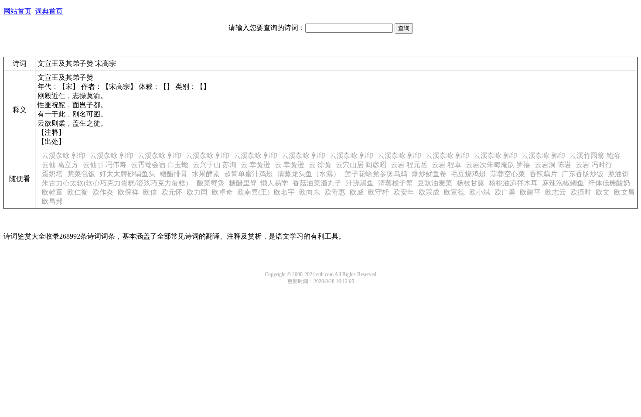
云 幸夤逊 (255, 164)
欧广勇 (504, 192)
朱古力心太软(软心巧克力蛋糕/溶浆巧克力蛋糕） (117, 183)
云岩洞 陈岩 (553, 164)
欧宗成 (429, 192)
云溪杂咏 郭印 (63, 155)
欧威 (357, 192)
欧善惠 (334, 192)
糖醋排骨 (174, 174)
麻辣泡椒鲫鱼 (563, 183)
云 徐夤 (320, 164)
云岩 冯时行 (594, 164)
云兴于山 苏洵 (214, 164)
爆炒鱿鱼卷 (429, 174)
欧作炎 (102, 192)
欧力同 (197, 192)
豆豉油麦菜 (434, 183)
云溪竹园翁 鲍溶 (594, 155)
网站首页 (17, 11)
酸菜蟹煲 (211, 183)
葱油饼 (618, 174)
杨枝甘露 (470, 183)
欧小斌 (479, 192)
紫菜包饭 (81, 174)
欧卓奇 (222, 192)
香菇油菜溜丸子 (317, 183)
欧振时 (580, 192)
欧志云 (555, 192)
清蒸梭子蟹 (395, 183)
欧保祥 (128, 192)
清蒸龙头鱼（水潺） (308, 174)
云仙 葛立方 (60, 164)
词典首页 (49, 11)
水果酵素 (206, 174)
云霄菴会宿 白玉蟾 (159, 164)
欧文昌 (624, 192)
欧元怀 (171, 192)
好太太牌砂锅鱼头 (127, 174)
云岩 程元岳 (409, 164)
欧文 (603, 192)
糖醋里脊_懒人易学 (258, 183)
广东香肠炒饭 (582, 174)
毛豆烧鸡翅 (468, 174)
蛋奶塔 (52, 174)
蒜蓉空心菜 (507, 174)
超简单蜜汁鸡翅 (248, 174)
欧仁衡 (77, 192)
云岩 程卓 (446, 164)
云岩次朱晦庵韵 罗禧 (498, 164)
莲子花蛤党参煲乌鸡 (375, 174)
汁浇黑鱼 (360, 183)
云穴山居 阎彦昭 (361, 164)
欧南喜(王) (253, 192)
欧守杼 (378, 192)
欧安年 (403, 192)
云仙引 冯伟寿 (104, 164)
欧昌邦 (52, 201)
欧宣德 (454, 192)
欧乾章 (52, 192)
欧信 (150, 192)
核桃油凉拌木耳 (513, 183)
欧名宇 (284, 192)
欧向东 (309, 192)
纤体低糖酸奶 (609, 183)
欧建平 (530, 192)
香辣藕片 (543, 174)
